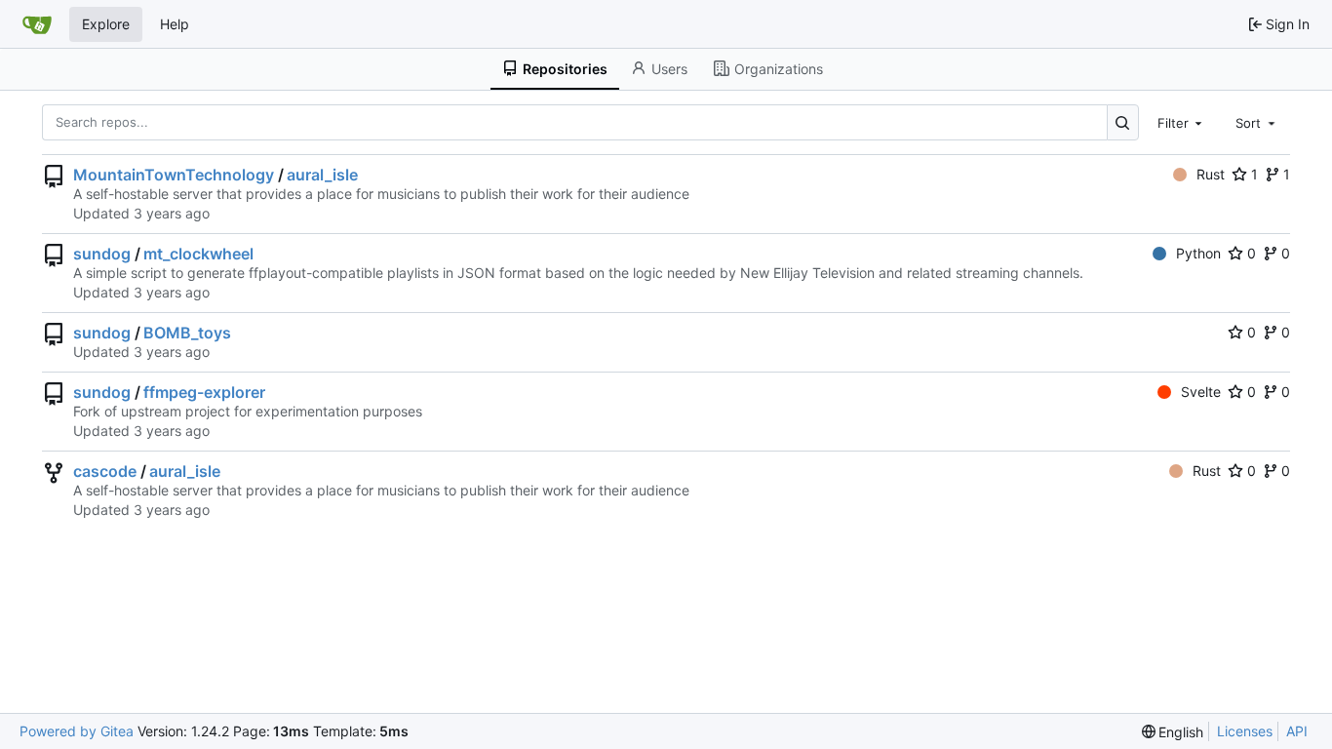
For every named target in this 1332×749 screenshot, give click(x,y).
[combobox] (1182, 121)
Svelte (1201, 391)
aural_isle (322, 174)
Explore (106, 24)
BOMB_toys (187, 332)
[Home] (37, 24)
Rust (1210, 174)
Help (174, 24)
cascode (105, 471)
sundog (102, 253)
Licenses (1245, 731)
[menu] (1173, 732)
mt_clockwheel (198, 253)
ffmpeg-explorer (204, 392)
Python (1198, 253)
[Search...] (1123, 122)
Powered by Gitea (77, 731)
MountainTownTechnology (173, 174)
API (1297, 731)
